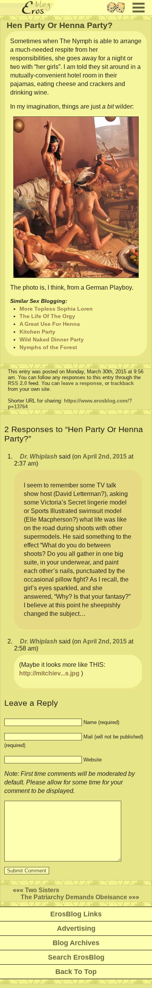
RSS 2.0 (17, 383)
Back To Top (76, 972)
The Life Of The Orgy (47, 316)
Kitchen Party (37, 332)
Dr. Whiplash (38, 456)
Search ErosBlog (76, 957)
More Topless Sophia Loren (56, 309)
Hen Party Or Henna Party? (60, 25)
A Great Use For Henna (49, 324)
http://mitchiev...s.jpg (49, 673)
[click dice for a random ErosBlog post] (118, 13)
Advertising (76, 928)
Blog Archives (76, 943)
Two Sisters (42, 890)
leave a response (81, 383)
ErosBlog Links (76, 914)
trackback (122, 383)
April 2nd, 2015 (105, 456)
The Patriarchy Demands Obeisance (74, 897)
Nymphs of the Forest (48, 347)
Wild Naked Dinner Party (51, 339)
